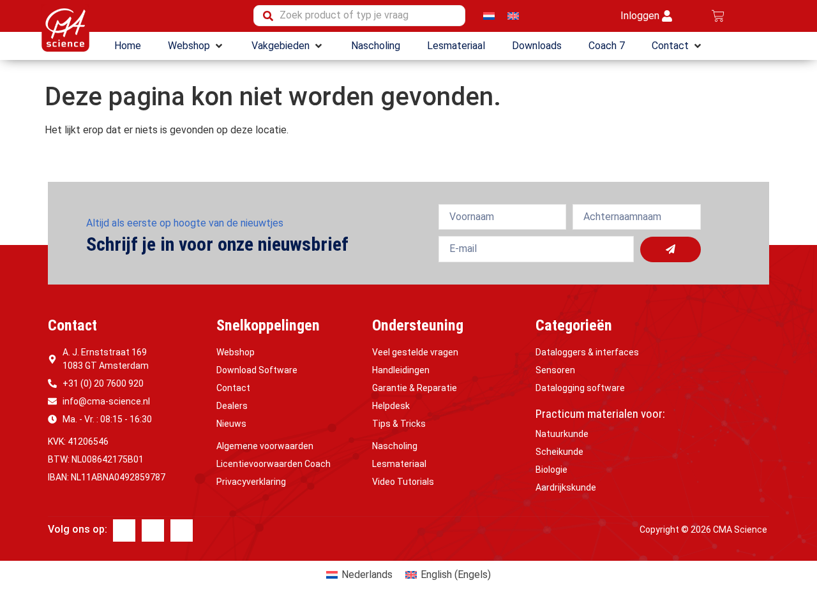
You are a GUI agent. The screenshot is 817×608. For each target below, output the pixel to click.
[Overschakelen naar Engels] (513, 15)
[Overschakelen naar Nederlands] (489, 15)
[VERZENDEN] (670, 249)
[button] (196, 46)
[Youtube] (181, 530)
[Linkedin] (153, 530)
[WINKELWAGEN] (718, 15)
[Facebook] (124, 530)
